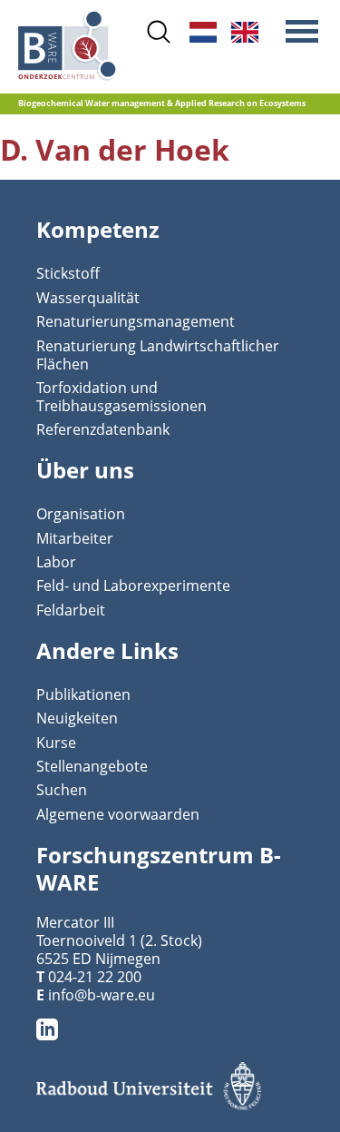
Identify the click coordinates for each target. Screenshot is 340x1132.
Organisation (80, 514)
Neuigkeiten (77, 718)
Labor (56, 562)
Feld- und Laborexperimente (133, 586)
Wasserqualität (88, 298)
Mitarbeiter (74, 538)
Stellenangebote (92, 766)
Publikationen (83, 694)
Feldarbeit (70, 610)
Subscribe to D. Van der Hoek (25, 172)
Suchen (61, 790)
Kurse (56, 743)
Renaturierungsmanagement (135, 321)
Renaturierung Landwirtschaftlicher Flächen (157, 355)
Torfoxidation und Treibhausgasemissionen (121, 397)
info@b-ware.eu (101, 995)
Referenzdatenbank (103, 429)
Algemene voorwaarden (117, 814)
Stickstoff (68, 273)
